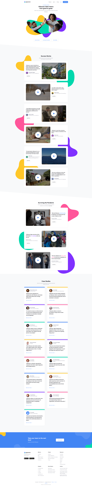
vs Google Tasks (40, 468)
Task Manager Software (63, 471)
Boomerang (50, 468)
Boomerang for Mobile (51, 472)
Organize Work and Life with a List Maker (63, 473)
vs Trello (39, 471)
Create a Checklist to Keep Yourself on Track (63, 475)
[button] (50, 2)
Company (39, 454)
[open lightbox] (54, 71)
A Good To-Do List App (63, 469)
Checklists (61, 455)
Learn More (53, 96)
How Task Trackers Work (63, 468)
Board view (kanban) (51, 458)
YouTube (61, 458)
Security (46, 483)
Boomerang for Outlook (51, 471)
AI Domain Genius (62, 464)
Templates (61, 454)
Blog (38, 455)
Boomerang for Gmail (51, 469)
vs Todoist (39, 472)
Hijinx (61, 462)
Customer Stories (40, 458)
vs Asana (39, 469)
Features (49, 454)
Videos (61, 461)
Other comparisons (41, 475)
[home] (27, 2)
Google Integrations (51, 455)
